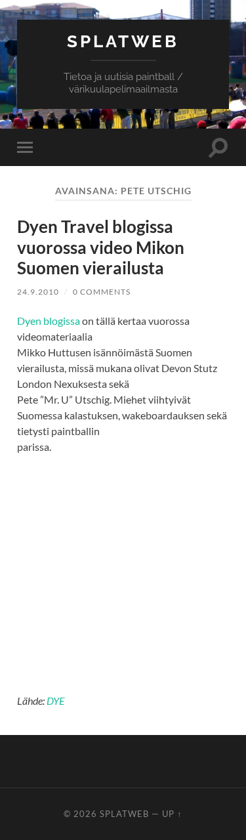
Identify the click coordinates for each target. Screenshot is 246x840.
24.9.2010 (38, 292)
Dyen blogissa (48, 320)
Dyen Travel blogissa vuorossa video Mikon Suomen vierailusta (100, 247)
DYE (56, 700)
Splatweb (123, 41)
